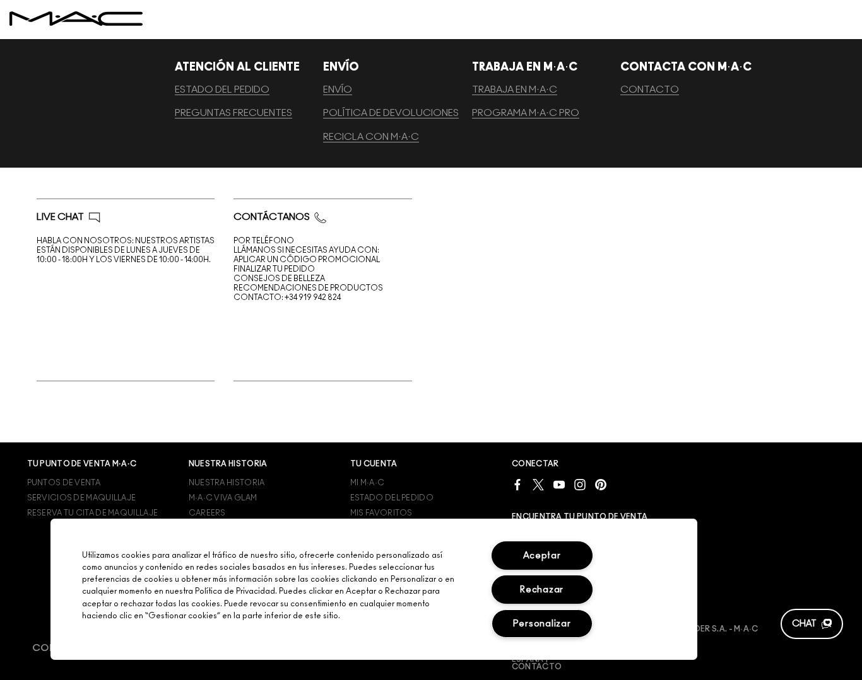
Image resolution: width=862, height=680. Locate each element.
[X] (538, 484)
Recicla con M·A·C (371, 137)
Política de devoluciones (391, 113)
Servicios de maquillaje (81, 498)
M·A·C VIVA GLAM (223, 498)
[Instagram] (580, 484)
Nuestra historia (227, 483)
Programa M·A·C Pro (525, 113)
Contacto (649, 90)
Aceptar (542, 555)
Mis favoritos (381, 513)
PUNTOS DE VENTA (64, 483)
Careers (207, 513)
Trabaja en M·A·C (514, 90)
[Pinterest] (600, 484)
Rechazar (542, 589)
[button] (812, 624)
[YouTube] (559, 484)
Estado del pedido (222, 90)
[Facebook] (517, 484)
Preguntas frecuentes (233, 113)
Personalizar (542, 623)
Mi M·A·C (367, 483)
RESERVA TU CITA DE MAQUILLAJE (92, 513)
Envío (337, 90)
